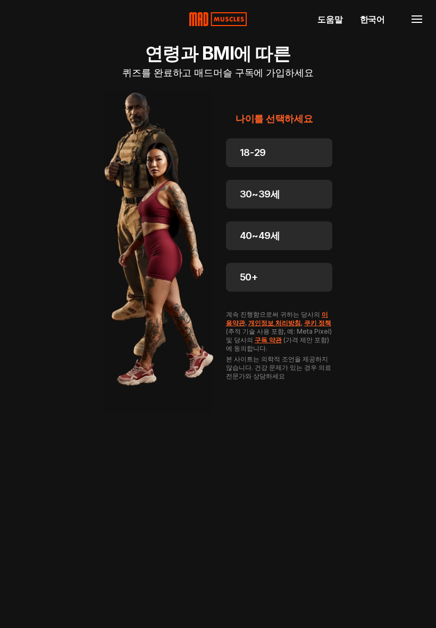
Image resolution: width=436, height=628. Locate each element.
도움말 (329, 19)
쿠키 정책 (317, 323)
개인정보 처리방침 (274, 323)
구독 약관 (268, 340)
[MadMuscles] (218, 19)
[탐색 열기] (416, 19)
